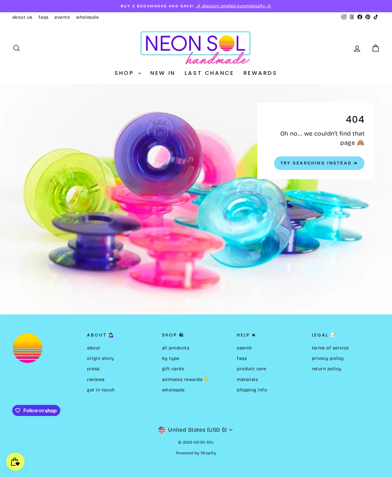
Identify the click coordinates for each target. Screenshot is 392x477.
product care (251, 368)
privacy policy (328, 358)
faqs (44, 17)
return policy (326, 368)
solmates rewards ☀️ (186, 379)
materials (247, 379)
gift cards (173, 368)
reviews (95, 379)
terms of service (330, 348)
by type (170, 358)
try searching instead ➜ (319, 163)
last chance (209, 73)
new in (162, 73)
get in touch (101, 390)
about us (22, 17)
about (93, 348)
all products (175, 348)
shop (126, 73)
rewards (260, 73)
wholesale (87, 17)
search (244, 348)
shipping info (252, 390)
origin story (100, 358)
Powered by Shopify (196, 453)
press (93, 368)
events (62, 17)
